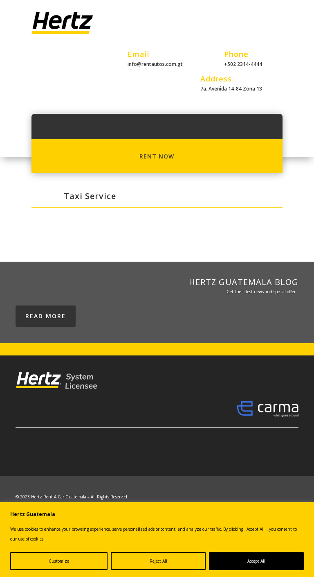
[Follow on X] (210, 455)
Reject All (158, 561)
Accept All (256, 561)
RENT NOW (156, 156)
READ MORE (45, 316)
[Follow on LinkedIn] (242, 455)
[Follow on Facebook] (193, 455)
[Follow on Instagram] (226, 455)
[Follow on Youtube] (259, 455)
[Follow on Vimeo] (291, 455)
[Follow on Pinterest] (275, 455)
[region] (157, 539)
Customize (59, 561)
